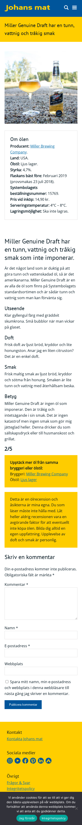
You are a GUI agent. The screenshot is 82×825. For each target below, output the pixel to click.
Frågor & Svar (18, 782)
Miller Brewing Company (47, 473)
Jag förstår (27, 818)
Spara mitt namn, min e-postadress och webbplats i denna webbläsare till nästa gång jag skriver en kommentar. (38, 687)
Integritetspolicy (21, 788)
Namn (11, 627)
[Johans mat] (27, 10)
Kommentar (16, 584)
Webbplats (14, 663)
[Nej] (76, 808)
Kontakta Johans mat (25, 738)
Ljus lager (28, 479)
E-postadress (17, 645)
